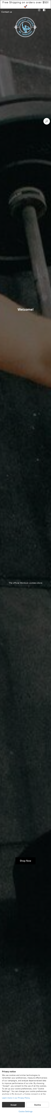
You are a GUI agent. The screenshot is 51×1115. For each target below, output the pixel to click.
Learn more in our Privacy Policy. (16, 1098)
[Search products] (46, 121)
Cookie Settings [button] (26, 1111)
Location (26, 8)
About (14, 8)
